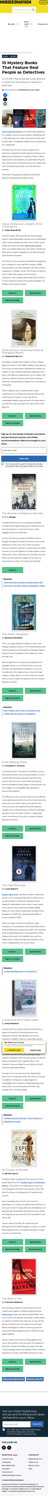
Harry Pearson (11, 90)
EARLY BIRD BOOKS (8, 1465)
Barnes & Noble (13, 300)
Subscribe (43, 2)
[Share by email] (5, 104)
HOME (5, 56)
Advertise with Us (35, 1459)
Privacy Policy (34, 1465)
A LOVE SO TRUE (7, 1459)
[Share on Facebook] (5, 95)
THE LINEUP (6, 1469)
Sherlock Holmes (33, 246)
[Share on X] (5, 99)
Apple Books (35, 293)
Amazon (12, 293)
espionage (7, 1314)
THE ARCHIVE (6, 1462)
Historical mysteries (12, 131)
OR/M (30, 1469)
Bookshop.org (35, 1249)
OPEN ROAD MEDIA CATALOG (11, 1475)
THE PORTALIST (7, 1472)
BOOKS (13, 56)
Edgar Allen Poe (10, 894)
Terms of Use (33, 1462)
